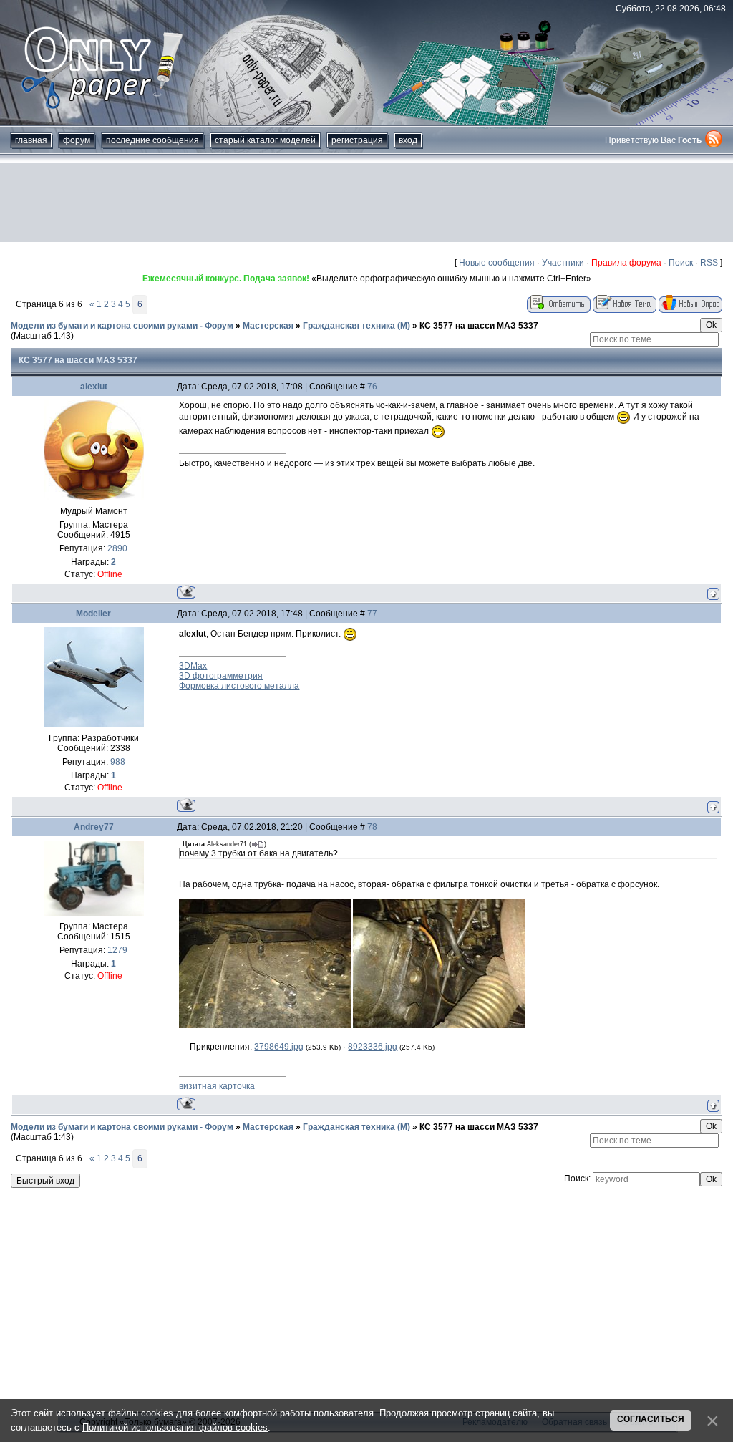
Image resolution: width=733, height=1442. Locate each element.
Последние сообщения (152, 140)
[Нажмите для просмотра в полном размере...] (265, 1025)
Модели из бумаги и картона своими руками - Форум (122, 326)
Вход (408, 140)
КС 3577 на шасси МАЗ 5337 (478, 326)
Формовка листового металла (239, 686)
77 (372, 614)
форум (76, 140)
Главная (31, 140)
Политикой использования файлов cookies (175, 1427)
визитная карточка (217, 1086)
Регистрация (357, 140)
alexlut (93, 387)
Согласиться (650, 1419)
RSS (709, 263)
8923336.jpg (372, 1047)
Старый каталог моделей (265, 140)
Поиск (681, 263)
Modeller (93, 614)
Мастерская (268, 326)
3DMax (193, 666)
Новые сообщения (497, 263)
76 (372, 387)
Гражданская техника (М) (356, 326)
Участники (563, 263)
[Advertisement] (366, 202)
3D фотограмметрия (221, 676)
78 (372, 827)
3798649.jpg (279, 1047)
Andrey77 (94, 827)
